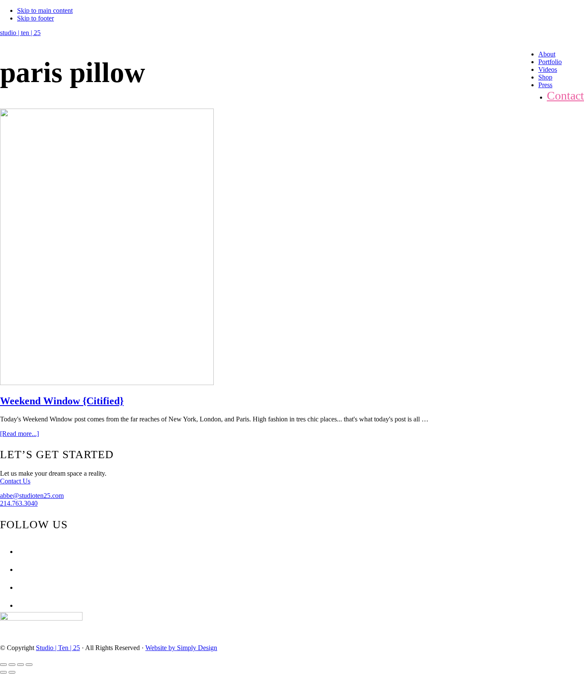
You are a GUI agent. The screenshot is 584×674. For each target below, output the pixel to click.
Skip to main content (45, 10)
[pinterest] (19, 587)
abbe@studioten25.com (32, 495)
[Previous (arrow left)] (3, 672)
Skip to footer (35, 18)
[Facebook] (19, 551)
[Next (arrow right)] (12, 672)
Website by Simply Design (181, 647)
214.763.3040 (19, 503)
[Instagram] (19, 569)
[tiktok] (19, 605)
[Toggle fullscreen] (20, 664)
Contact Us (15, 481)
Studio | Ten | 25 (58, 647)
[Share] (12, 664)
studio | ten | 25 (20, 32)
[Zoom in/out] (29, 664)
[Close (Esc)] (3, 664)
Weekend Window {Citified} (62, 400)
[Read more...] (19, 433)
